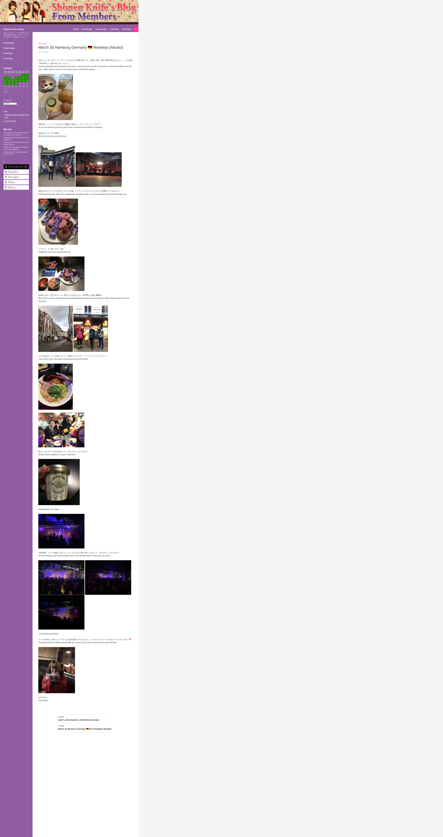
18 (9, 83)
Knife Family (10, 121)
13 (16, 80)
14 (20, 80)
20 (16, 83)
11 (9, 80)
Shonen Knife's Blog (13, 29)
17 (5, 83)
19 (12, 83)
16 (27, 80)
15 (23, 80)
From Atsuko (101, 29)
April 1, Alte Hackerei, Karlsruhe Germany (78, 718)
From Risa (114, 29)
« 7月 (5, 92)
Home (75, 29)
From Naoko (87, 29)
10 (5, 80)
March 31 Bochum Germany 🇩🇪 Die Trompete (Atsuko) (84, 727)
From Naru (126, 29)
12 (12, 80)
